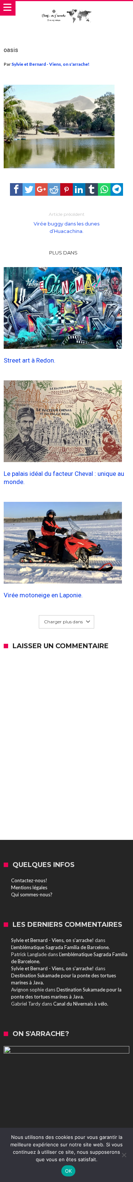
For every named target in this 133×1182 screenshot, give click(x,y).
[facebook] (16, 189)
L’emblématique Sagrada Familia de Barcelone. (60, 947)
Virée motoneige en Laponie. (43, 595)
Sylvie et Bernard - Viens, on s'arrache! (50, 64)
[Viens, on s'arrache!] (66, 8)
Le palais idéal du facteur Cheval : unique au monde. (64, 478)
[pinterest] (66, 189)
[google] (41, 189)
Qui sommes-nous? (31, 894)
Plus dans (64, 253)
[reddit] (54, 189)
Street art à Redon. (29, 360)
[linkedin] (79, 189)
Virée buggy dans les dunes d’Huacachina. (66, 222)
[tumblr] (91, 189)
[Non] (123, 1155)
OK (68, 1171)
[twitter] (29, 189)
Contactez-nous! (29, 880)
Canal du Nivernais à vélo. (80, 1004)
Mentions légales (29, 887)
